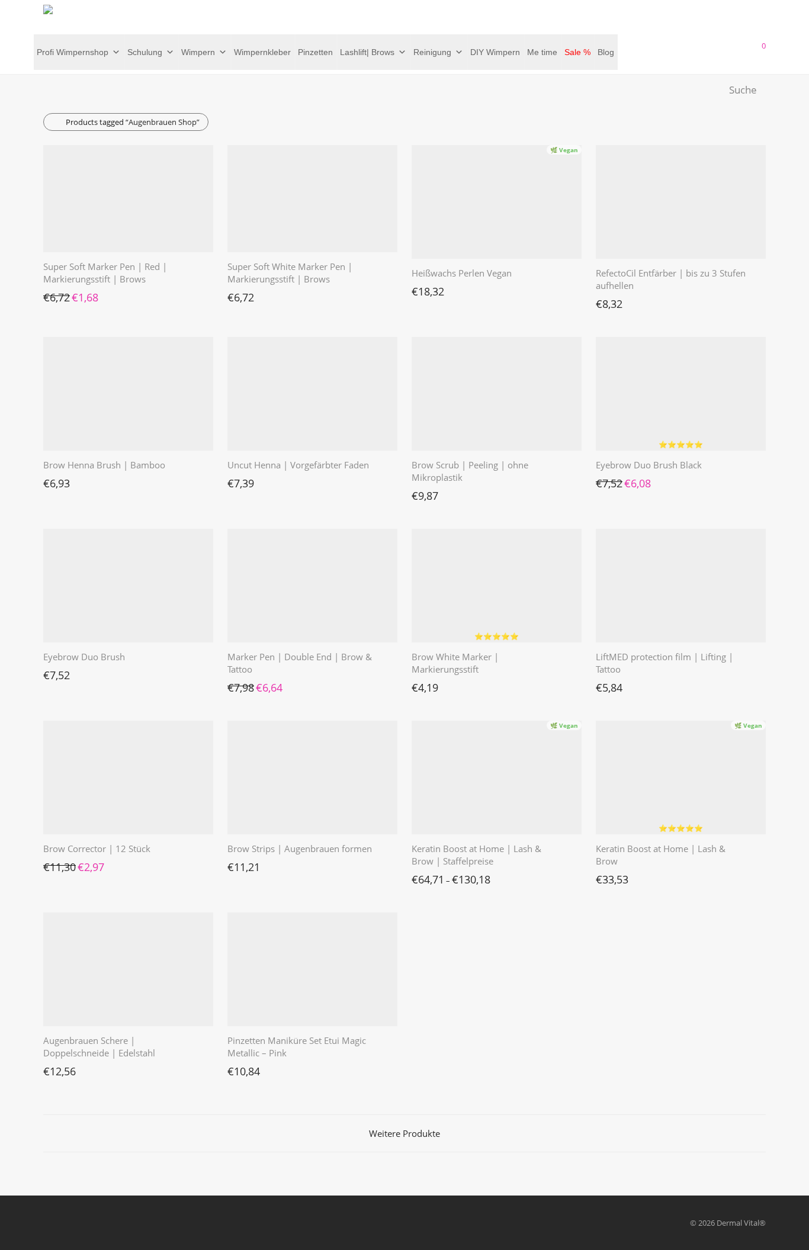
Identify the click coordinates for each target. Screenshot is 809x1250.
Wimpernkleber (262, 52)
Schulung (144, 52)
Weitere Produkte (404, 1133)
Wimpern (198, 52)
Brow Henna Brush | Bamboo (104, 465)
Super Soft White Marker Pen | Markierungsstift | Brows (289, 273)
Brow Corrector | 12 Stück (96, 848)
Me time (542, 52)
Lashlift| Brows (367, 52)
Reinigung (432, 52)
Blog (606, 52)
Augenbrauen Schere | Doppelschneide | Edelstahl (99, 1046)
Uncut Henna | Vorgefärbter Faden (298, 465)
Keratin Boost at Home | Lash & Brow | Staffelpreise (476, 855)
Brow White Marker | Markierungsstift (455, 663)
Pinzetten (315, 52)
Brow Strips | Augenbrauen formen (299, 848)
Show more (57, 294)
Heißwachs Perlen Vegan (462, 273)
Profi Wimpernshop (72, 52)
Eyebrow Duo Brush (84, 657)
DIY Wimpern (495, 52)
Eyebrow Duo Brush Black (649, 465)
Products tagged (133, 122)
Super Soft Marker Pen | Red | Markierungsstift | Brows (105, 273)
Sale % (577, 52)
